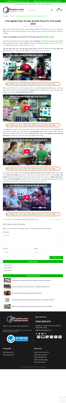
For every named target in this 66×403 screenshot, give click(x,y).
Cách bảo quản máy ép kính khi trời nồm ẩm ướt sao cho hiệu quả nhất (33, 300)
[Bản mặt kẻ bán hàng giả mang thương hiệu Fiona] (7, 293)
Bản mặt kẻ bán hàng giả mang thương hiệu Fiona (27, 293)
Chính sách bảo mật (40, 362)
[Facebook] (37, 333)
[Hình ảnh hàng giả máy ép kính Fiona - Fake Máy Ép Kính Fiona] (7, 286)
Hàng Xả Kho (8, 270)
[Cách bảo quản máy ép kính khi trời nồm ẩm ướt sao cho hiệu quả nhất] (7, 299)
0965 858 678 (33, 4)
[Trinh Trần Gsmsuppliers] (13, 10)
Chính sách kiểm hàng (40, 357)
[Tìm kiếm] (52, 10)
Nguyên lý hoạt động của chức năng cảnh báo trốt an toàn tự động (32, 306)
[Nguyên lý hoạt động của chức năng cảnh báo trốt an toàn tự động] (7, 306)
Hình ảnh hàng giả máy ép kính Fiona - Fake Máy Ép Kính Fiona (30, 286)
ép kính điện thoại (47, 37)
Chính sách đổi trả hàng (41, 360)
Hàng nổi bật (8, 268)
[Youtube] (42, 333)
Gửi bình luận (56, 257)
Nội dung (6, 232)
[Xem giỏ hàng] (58, 10)
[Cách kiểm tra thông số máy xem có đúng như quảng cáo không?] (7, 280)
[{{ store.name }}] (17, 339)
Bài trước (51, 219)
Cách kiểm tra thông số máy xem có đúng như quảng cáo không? (31, 280)
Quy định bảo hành (8, 355)
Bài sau (58, 219)
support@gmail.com (46, 4)
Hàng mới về (8, 265)
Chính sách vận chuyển (40, 355)
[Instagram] (45, 333)
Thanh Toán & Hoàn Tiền (41, 352)
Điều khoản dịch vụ (8, 352)
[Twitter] (39, 333)
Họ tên (5, 248)
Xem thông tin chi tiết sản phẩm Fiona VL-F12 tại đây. (31, 84)
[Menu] (61, 10)
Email (36, 248)
